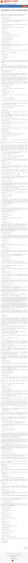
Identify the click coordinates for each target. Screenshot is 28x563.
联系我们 (18, 555)
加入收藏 (10, 555)
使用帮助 (8, 555)
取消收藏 (13, 555)
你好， (25, 0)
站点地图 (15, 555)
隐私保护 (20, 555)
